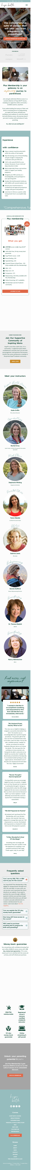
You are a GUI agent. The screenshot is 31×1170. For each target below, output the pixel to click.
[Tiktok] (19, 1106)
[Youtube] (11, 1106)
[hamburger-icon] (26, 5)
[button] (15, 879)
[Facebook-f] (14, 1106)
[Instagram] (17, 1106)
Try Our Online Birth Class (15, 1)
